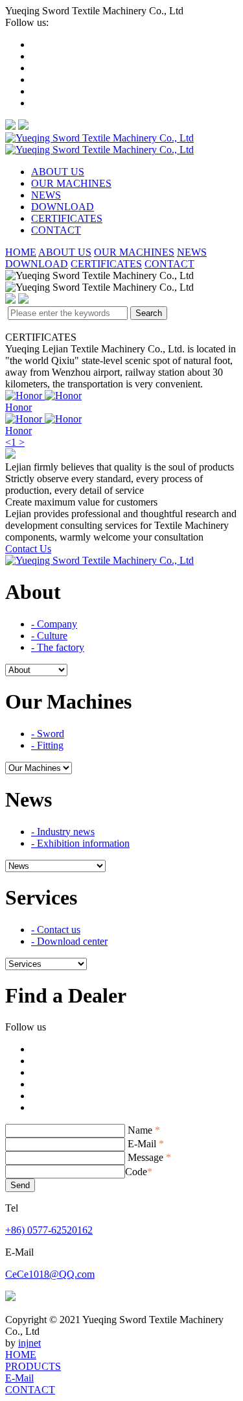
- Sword (47, 733)
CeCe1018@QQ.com (50, 1274)
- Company (54, 623)
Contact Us (28, 548)
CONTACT (56, 230)
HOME (20, 252)
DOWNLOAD (62, 206)
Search (148, 313)
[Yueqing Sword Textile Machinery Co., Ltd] (99, 143)
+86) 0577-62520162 (49, 1230)
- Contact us (55, 929)
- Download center (69, 941)
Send (20, 1185)
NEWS (46, 195)
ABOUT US (57, 171)
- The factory (57, 647)
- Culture (49, 635)
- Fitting (47, 745)
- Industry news (63, 831)
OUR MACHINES (71, 183)
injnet (29, 1342)
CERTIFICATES (66, 218)
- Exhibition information (80, 843)
